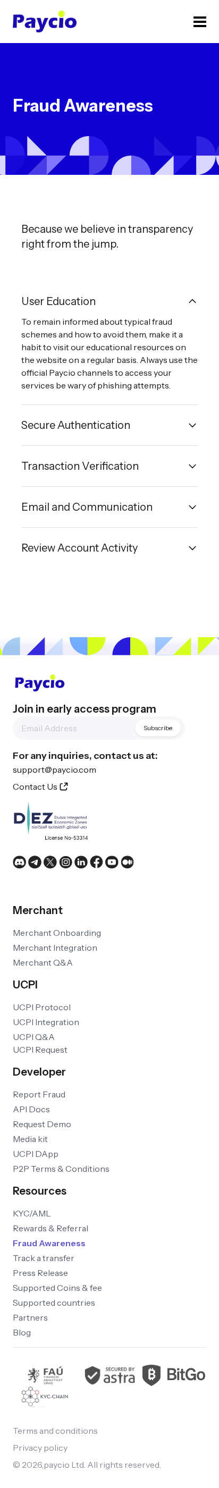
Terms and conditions (55, 1430)
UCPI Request (40, 1049)
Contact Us (35, 786)
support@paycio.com (54, 769)
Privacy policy (40, 1447)
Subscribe (158, 728)
